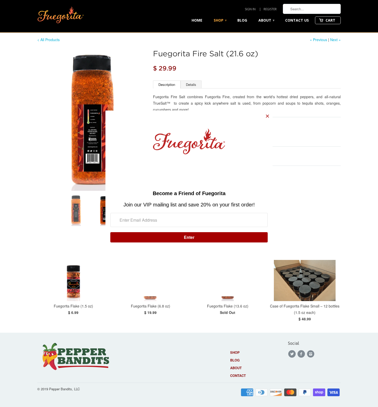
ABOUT (236, 367)
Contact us (297, 20)
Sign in (250, 9)
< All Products (48, 39)
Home (197, 20)
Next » (335, 39)
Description (166, 84)
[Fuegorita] (60, 16)
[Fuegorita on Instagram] (311, 354)
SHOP (235, 352)
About (266, 20)
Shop (220, 20)
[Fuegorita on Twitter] (292, 354)
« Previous (318, 39)
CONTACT (238, 375)
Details (191, 84)
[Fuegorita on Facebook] (302, 354)
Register (270, 9)
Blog (242, 20)
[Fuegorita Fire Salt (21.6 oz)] (92, 119)
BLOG (235, 360)
